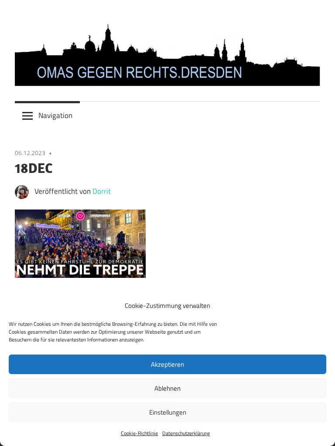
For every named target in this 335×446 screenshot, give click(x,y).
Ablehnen (167, 388)
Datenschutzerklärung (186, 433)
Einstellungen (167, 412)
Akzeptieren (167, 364)
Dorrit (101, 191)
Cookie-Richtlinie (139, 433)
